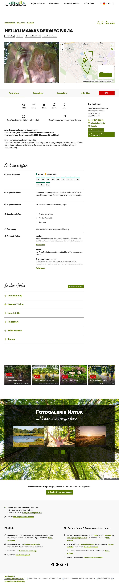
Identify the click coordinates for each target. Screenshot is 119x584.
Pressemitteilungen (86, 544)
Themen (108, 535)
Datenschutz (9, 579)
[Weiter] (63, 452)
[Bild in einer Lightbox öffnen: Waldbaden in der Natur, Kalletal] (59, 436)
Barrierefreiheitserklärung (14, 581)
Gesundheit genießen (72, 3)
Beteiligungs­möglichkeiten (77, 538)
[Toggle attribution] (112, 81)
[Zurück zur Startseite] (15, 3)
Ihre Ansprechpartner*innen (23, 517)
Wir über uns (9, 576)
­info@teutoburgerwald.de (32, 513)
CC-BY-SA (56, 383)
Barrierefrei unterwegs (28, 551)
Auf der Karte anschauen (76, 286)
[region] (87, 62)
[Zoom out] (62, 47)
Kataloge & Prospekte (31, 544)
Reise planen (89, 3)
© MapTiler (92, 81)
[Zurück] (56, 452)
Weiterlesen (40, 245)
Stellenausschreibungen (93, 557)
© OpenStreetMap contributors (103, 81)
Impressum (19, 579)
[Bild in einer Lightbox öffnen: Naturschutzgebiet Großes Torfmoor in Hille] (90, 436)
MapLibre (85, 81)
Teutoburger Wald (9, 22)
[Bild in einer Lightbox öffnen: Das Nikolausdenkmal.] (31, 62)
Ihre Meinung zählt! (23, 555)
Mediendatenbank (91, 547)
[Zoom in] (62, 44)
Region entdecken (38, 3)
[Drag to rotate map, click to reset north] (62, 49)
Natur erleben (54, 3)
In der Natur (30, 22)
